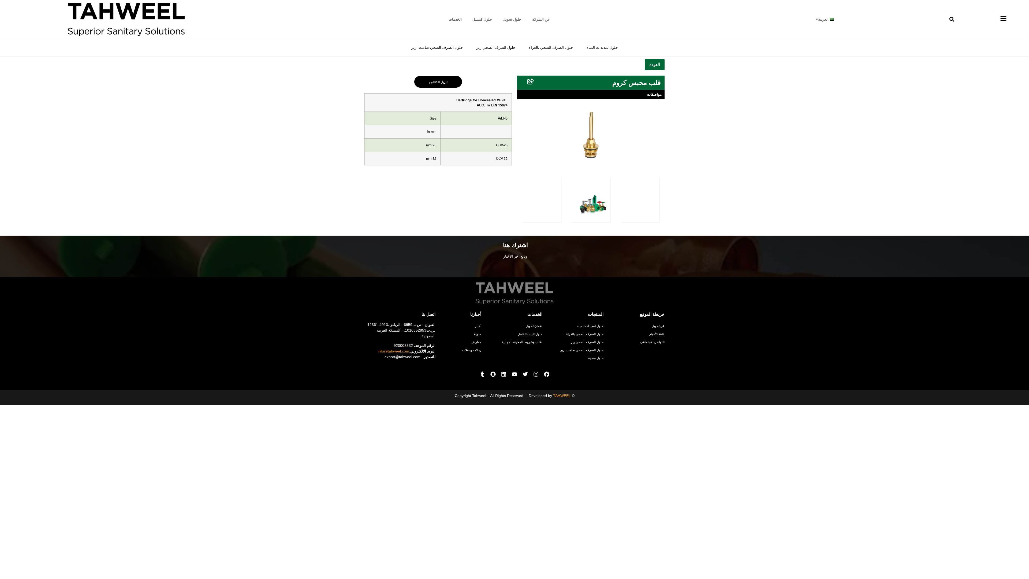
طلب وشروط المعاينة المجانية (522, 342)
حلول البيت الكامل (530, 334)
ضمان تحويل (534, 326)
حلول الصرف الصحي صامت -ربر (437, 47)
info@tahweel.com (393, 351)
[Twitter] (525, 374)
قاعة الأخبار (657, 334)
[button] (952, 19)
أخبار (478, 326)
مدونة (477, 334)
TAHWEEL (562, 396)
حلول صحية (595, 358)
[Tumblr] (482, 374)
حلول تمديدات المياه (602, 47)
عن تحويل (658, 326)
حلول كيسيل (482, 19)
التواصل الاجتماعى (652, 342)
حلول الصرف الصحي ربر (496, 47)
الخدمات (455, 19)
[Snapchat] (493, 374)
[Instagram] (536, 374)
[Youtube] (514, 374)
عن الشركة (541, 19)
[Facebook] (546, 374)
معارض (476, 342)
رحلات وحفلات (471, 350)
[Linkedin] (503, 374)
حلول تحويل (512, 19)
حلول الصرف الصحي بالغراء (551, 47)
